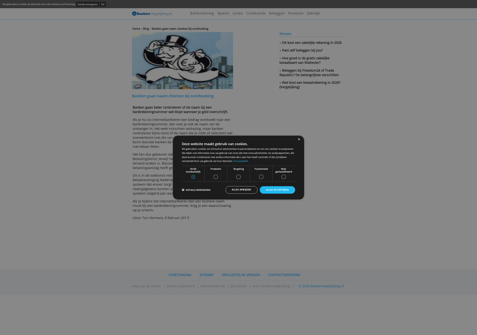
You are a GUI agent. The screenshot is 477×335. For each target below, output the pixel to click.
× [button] (299, 139)
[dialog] (238, 167)
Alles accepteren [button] (277, 190)
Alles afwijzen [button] (241, 189)
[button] (196, 190)
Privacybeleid (240, 161)
